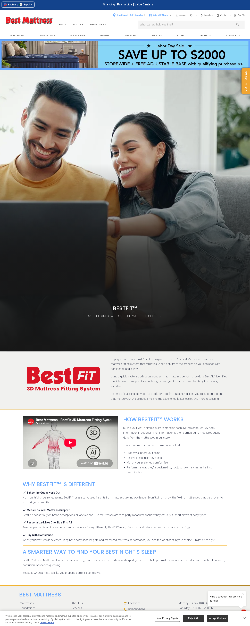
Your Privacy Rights (167, 618)
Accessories (77, 35)
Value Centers (144, 4)
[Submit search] (237, 25)
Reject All (193, 618)
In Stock (78, 24)
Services (157, 35)
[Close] (244, 618)
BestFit (63, 24)
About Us (205, 35)
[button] (10, 4)
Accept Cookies (217, 618)
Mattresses (17, 35)
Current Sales (97, 24)
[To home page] (29, 20)
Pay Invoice (125, 4)
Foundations (47, 35)
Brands (104, 35)
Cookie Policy (47, 622)
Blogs (180, 35)
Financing (109, 4)
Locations (134, 603)
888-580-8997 (136, 609)
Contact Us (233, 35)
